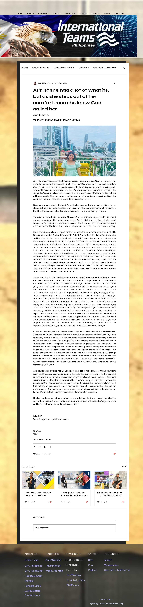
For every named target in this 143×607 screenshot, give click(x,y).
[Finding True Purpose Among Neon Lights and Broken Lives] (74, 480)
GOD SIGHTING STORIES (40, 68)
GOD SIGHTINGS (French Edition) (104, 68)
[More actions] (114, 83)
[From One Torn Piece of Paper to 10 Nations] (38, 480)
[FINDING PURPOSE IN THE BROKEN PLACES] (111, 480)
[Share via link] (50, 447)
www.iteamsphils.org (111, 603)
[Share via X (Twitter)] (40, 447)
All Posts (25, 68)
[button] (124, 68)
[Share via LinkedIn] (45, 447)
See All (124, 466)
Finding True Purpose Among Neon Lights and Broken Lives (74, 494)
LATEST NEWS (84, 68)
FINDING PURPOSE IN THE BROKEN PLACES (109, 494)
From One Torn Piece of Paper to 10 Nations (38, 494)
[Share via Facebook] (34, 447)
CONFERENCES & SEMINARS (64, 68)
